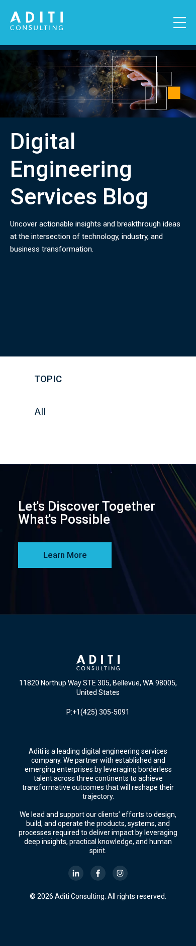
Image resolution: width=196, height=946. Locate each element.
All (40, 412)
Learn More (65, 555)
